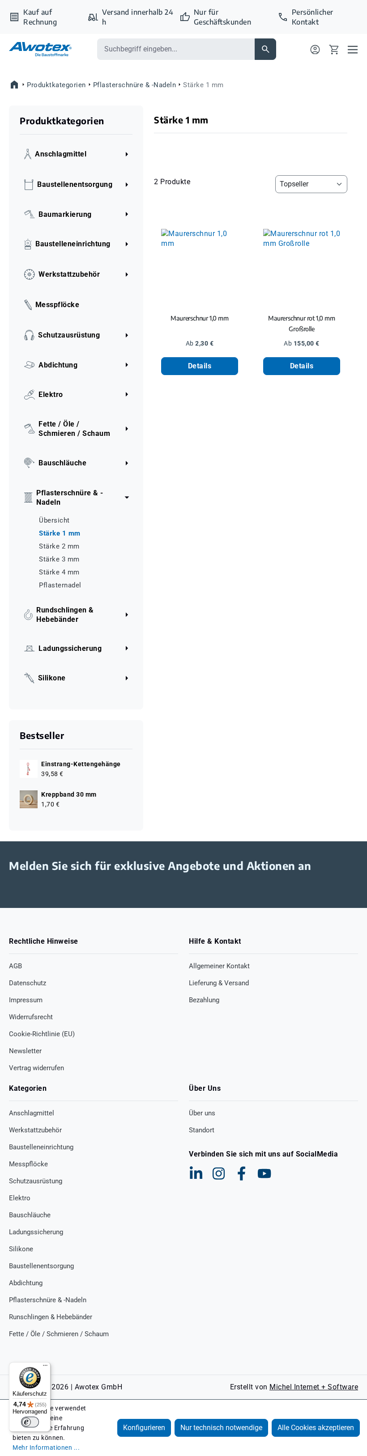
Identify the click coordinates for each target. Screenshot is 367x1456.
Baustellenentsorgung (41, 1266)
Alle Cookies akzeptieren (315, 1427)
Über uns (202, 1113)
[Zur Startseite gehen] (40, 49)
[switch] (30, 1422)
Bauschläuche (30, 1215)
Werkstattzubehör (35, 1130)
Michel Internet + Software (313, 1387)
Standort (201, 1130)
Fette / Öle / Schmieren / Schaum (59, 1334)
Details (200, 366)
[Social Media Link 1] (196, 1173)
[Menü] (352, 49)
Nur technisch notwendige (221, 1427)
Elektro (19, 1198)
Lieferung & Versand (219, 983)
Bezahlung (204, 1000)
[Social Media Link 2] (219, 1173)
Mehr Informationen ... (46, 1447)
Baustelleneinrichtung (41, 1147)
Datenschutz (27, 983)
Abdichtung (26, 1283)
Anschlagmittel (31, 1113)
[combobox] (176, 49)
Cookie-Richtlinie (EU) (42, 1034)
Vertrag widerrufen (36, 1068)
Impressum (26, 1000)
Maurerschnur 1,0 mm (199, 318)
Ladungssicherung (36, 1232)
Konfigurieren (144, 1427)
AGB (15, 966)
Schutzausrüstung (35, 1181)
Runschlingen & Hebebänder (50, 1317)
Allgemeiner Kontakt (219, 966)
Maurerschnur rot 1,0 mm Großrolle (301, 323)
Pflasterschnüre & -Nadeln (47, 1300)
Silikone (21, 1249)
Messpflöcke (28, 1164)
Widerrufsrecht (31, 1017)
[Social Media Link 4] (264, 1173)
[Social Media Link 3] (242, 1173)
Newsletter (25, 1051)
